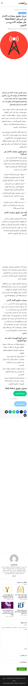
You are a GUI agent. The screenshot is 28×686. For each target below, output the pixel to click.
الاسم (25, 648)
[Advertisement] (14, 75)
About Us (22, 683)
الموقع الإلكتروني (23, 662)
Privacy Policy (6, 683)
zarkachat (14, 565)
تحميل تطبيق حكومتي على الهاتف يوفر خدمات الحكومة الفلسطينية (21, 596)
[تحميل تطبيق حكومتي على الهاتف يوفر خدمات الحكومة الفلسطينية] (21, 589)
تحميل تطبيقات (17, 9)
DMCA (11, 683)
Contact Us (17, 683)
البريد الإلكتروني (23, 655)
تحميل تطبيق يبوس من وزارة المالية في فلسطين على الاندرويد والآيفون (7, 596)
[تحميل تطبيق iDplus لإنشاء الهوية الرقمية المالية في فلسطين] (21, 605)
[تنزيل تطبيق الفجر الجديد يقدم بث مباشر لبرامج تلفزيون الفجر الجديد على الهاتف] (7, 605)
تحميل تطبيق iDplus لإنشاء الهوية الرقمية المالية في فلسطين (21, 612)
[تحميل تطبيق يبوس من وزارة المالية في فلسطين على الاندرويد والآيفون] (7, 589)
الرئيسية (23, 9)
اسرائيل (5, 304)
